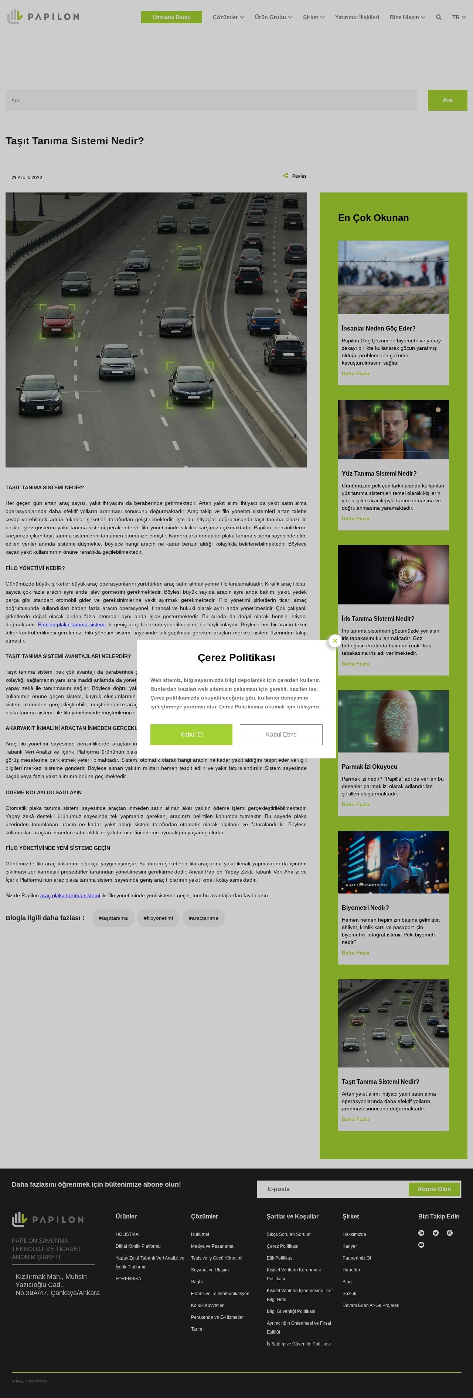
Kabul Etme (281, 734)
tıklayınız (308, 707)
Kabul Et (191, 734)
